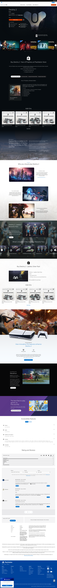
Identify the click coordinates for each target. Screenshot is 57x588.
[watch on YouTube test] (35, 49)
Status (29, 569)
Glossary (39, 573)
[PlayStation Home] (1, 2)
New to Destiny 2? (35, 4)
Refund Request (31, 573)
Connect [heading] (48, 566)
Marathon (11, 375)
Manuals (30, 574)
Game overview (22, 4)
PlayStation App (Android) (50, 575)
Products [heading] (12, 566)
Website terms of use (39, 586)
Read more (38, 495)
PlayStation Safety (31, 568)
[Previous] (1, 45)
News (16, 2)
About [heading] (3, 566)
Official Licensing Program (41, 574)
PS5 (5, 2)
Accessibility (21, 568)
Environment (21, 567)
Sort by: (39, 470)
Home (2, 564)
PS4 (11, 568)
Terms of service (40, 567)
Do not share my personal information (50, 586)
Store (3, 2)
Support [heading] (30, 566)
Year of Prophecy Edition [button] (24, 76)
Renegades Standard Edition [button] (42, 76)
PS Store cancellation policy (41, 568)
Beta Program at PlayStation (50, 577)
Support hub (30, 567)
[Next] (56, 45)
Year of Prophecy (29, 4)
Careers (3, 568)
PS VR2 (12, 569)
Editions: (12, 470)
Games (8, 2)
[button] (28, 45)
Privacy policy (35, 586)
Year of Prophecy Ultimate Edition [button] (15, 76)
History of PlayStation (4, 573)
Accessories (14, 2)
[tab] (26, 422)
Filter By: (25, 470)
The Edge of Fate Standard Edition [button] (32, 76)
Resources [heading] (39, 566)
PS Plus (10, 2)
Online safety (21, 569)
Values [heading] (21, 566)
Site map (44, 586)
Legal (32, 586)
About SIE (3, 567)
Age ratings (39, 569)
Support (19, 2)
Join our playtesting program (50, 576)
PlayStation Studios (4, 569)
